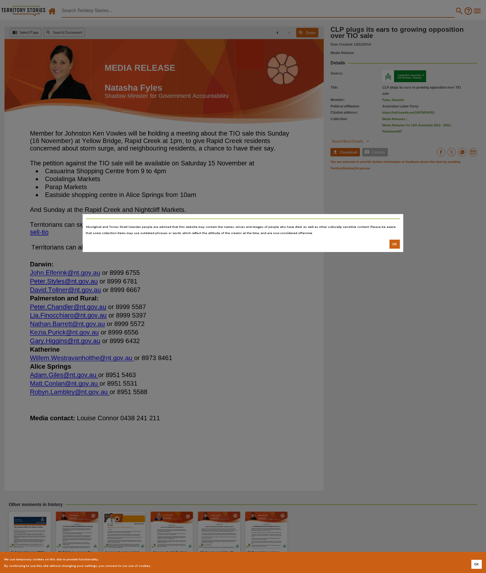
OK (394, 244)
